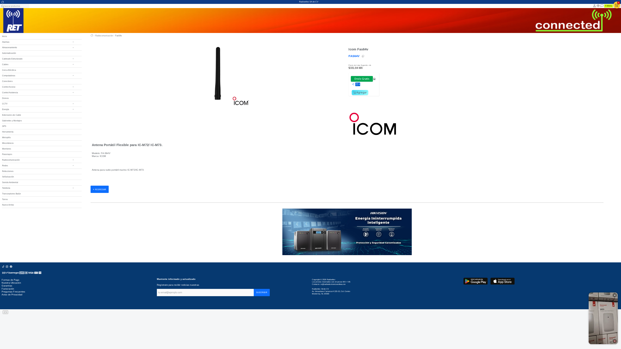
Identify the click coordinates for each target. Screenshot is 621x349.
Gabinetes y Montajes (12, 121)
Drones (5, 98)
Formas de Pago (10, 280)
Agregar (361, 92)
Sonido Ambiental (10, 182)
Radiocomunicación (38, 160)
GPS (4, 126)
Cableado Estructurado (38, 59)
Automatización (9, 53)
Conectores (7, 81)
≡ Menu (608, 6)
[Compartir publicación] (353, 84)
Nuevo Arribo (8, 205)
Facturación (8, 288)
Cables (38, 64)
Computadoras (38, 75)
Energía (38, 109)
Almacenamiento (38, 47)
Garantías (7, 285)
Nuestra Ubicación (11, 282)
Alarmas (38, 42)
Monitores (6, 149)
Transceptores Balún (11, 194)
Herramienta (7, 132)
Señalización (8, 177)
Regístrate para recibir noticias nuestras (178, 285)
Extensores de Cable (11, 115)
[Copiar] (363, 56)
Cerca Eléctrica (9, 70)
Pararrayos (7, 154)
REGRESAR (99, 189)
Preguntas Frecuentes (13, 291)
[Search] (2, 6)
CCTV (38, 104)
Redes (38, 165)
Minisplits (6, 137)
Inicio (4, 36)
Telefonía (38, 188)
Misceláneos (8, 143)
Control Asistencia (38, 92)
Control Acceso (38, 87)
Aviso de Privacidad (12, 294)
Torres (5, 199)
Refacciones (7, 171)
